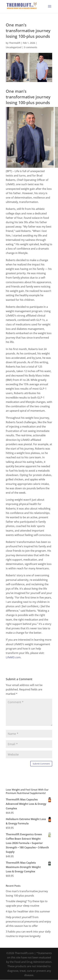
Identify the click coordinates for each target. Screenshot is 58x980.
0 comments (30, 47)
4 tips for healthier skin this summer (28, 911)
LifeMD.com (13, 657)
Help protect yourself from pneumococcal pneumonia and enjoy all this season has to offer (28, 921)
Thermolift (14, 42)
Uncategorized (13, 47)
